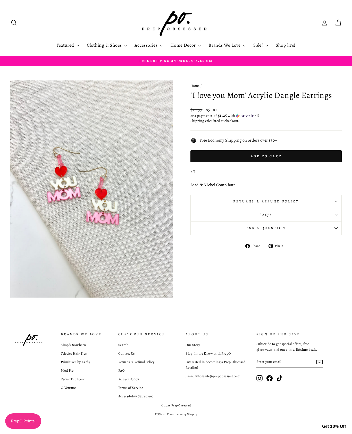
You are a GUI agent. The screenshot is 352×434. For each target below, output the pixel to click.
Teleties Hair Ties (74, 353)
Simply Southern (73, 344)
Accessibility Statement (135, 396)
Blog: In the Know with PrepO (208, 353)
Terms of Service (130, 387)
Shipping (197, 120)
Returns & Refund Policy (266, 201)
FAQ (121, 370)
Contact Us (126, 353)
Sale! (258, 45)
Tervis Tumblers (73, 379)
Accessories (147, 45)
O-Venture (68, 387)
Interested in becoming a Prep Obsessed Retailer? (215, 364)
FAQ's (266, 214)
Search (123, 344)
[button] (266, 115)
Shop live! (286, 45)
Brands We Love (225, 45)
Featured (65, 45)
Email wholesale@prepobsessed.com (213, 376)
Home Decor (183, 45)
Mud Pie (67, 370)
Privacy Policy (128, 379)
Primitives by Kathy (75, 361)
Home (195, 85)
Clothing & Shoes (105, 45)
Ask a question (266, 228)
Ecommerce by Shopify (182, 414)
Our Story (193, 344)
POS (158, 414)
